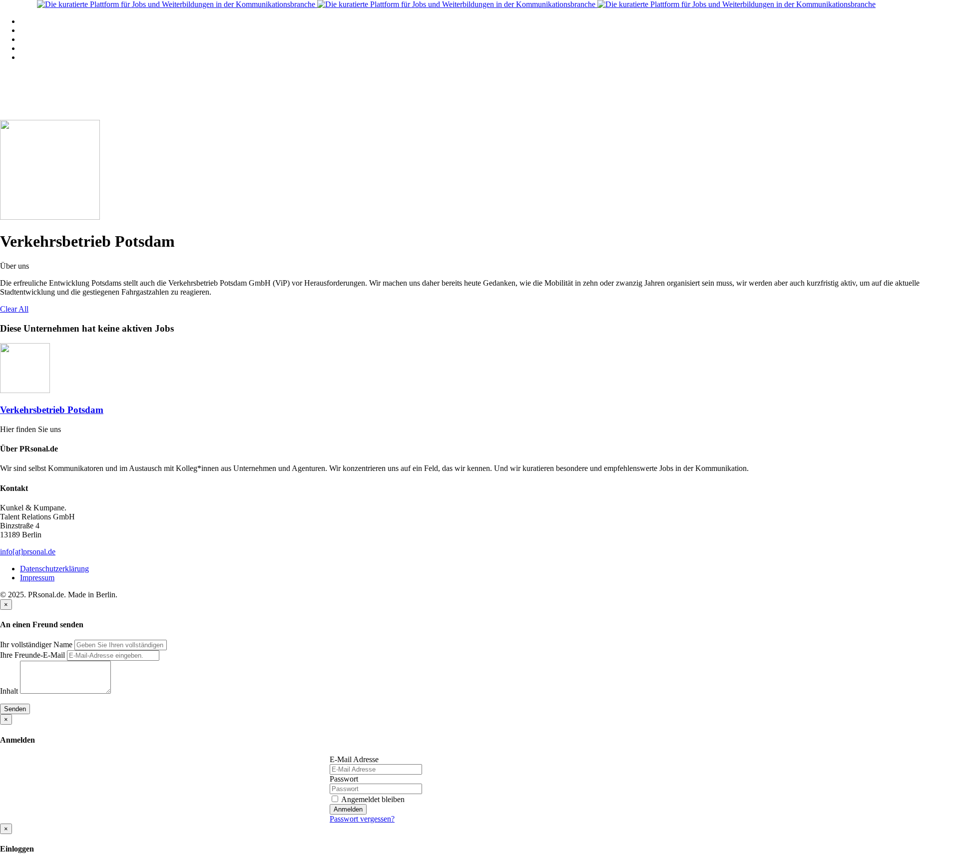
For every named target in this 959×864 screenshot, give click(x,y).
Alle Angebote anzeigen (58, 30)
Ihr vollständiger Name (36, 644)
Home (29, 21)
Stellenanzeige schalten (56, 39)
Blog (27, 48)
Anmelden (348, 809)
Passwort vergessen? (362, 819)
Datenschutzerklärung (54, 568)
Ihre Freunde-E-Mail (32, 655)
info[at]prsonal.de (27, 551)
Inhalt (9, 691)
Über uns (34, 57)
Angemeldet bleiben (372, 799)
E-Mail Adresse (354, 759)
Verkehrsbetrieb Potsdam (51, 410)
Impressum (37, 577)
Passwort (344, 779)
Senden (15, 709)
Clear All (14, 309)
